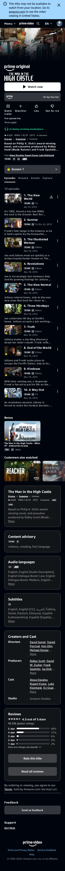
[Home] (26, 23)
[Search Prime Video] (38, 23)
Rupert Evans (31, 155)
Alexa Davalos (17, 155)
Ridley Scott (37, 661)
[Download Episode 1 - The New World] (51, 197)
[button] (32, 86)
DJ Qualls (49, 688)
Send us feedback (46, 850)
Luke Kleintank (46, 155)
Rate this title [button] (32, 758)
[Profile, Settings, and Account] (60, 23)
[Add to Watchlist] (20, 106)
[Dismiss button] (59, 5)
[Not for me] (52, 106)
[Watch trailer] (8, 106)
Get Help (9, 827)
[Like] (36, 106)
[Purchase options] (57, 197)
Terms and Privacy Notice (21, 850)
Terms (8, 789)
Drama (8, 139)
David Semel (38, 642)
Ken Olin (46, 646)
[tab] (9, 178)
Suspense (20, 139)
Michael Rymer (39, 650)
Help (31, 854)
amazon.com (17, 11)
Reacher (22, 471)
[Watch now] (13, 198)
